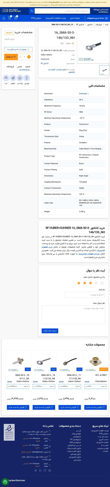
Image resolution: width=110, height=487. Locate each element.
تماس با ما (104, 445)
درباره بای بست (103, 437)
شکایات (105, 451)
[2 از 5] (85, 283)
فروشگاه (99, 25)
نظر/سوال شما (99, 303)
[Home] (11, 11)
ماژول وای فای (76, 454)
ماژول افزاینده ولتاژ (74, 448)
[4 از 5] (96, 283)
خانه (106, 25)
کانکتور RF (80, 25)
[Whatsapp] (39, 470)
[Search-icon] (32, 11)
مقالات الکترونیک (102, 443)
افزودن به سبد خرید (94, 407)
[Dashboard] (4, 18)
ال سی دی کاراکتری (74, 445)
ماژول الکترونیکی (75, 457)
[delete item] (20, 57)
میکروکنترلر (77, 437)
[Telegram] (35, 470)
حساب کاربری (103, 440)
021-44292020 (103, 12)
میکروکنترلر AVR (75, 443)
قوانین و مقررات (102, 448)
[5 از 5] (102, 283)
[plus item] (29, 57)
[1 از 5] (79, 283)
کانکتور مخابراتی (61, 70)
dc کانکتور (71, 72)
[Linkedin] (49, 470)
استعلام (9, 57)
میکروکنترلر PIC (75, 440)
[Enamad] (9, 440)
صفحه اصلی (75, 18)
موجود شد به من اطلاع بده (16, 49)
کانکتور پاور (51, 70)
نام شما (102, 289)
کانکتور (89, 25)
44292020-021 (24, 70)
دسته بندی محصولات (95, 18)
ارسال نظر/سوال (50, 331)
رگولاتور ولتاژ (76, 434)
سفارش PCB (36, 18)
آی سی (78, 431)
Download (83, 94)
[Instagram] (44, 470)
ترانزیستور (77, 460)
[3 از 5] (90, 283)
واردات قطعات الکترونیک (56, 18)
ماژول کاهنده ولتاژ (74, 451)
